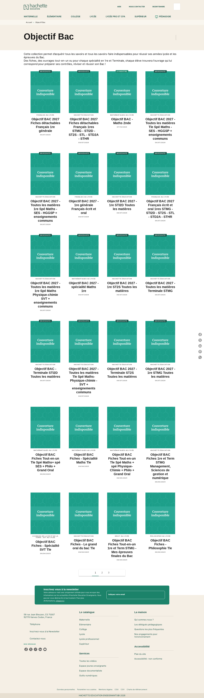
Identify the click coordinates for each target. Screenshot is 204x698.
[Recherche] (177, 6)
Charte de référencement (137, 689)
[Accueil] (35, 6)
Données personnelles (66, 689)
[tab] (32, 16)
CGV (122, 689)
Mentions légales (106, 689)
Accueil (29, 22)
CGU (117, 689)
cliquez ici (60, 601)
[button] (117, 6)
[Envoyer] (161, 595)
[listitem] (26, 649)
